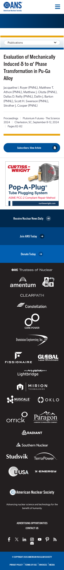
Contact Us (32, 528)
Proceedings (11, 118)
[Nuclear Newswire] (55, 539)
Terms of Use (31, 564)
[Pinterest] (47, 539)
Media (52, 564)
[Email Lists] (32, 543)
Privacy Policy (16, 564)
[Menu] (57, 7)
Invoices (43, 564)
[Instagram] (32, 539)
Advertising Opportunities (32, 523)
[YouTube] (39, 539)
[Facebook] (9, 539)
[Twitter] (16, 539)
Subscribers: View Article (29, 147)
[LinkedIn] (24, 539)
